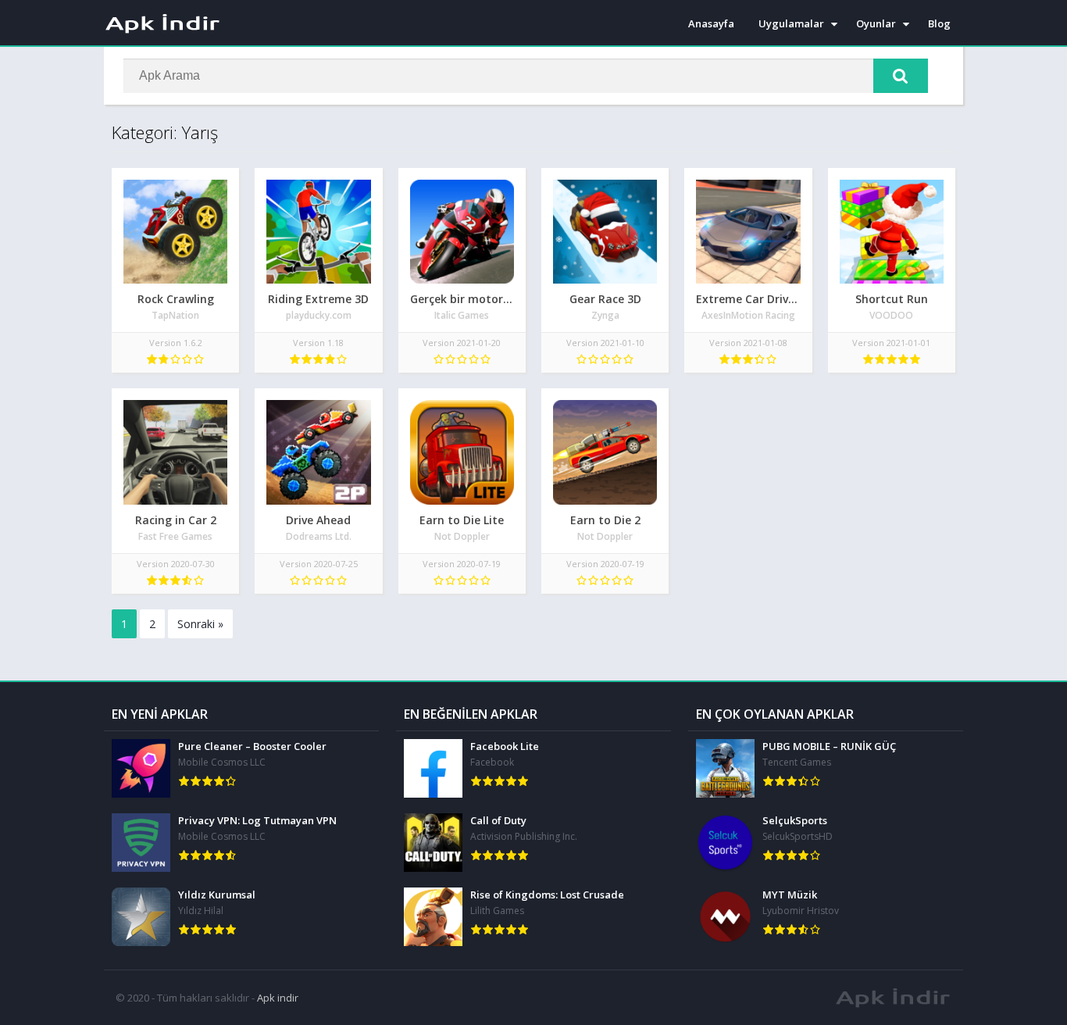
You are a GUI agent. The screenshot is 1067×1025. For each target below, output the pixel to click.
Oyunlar (876, 23)
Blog (939, 23)
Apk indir (277, 998)
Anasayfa (711, 23)
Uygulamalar (791, 23)
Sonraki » (200, 623)
